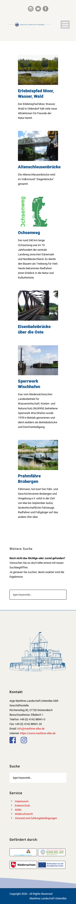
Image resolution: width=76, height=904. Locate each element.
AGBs (18, 809)
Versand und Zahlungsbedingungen (36, 818)
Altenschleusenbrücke (39, 166)
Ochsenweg (29, 232)
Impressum (21, 801)
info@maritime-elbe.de (31, 728)
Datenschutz (22, 805)
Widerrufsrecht (24, 814)
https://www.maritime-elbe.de (38, 733)
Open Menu (65, 24)
